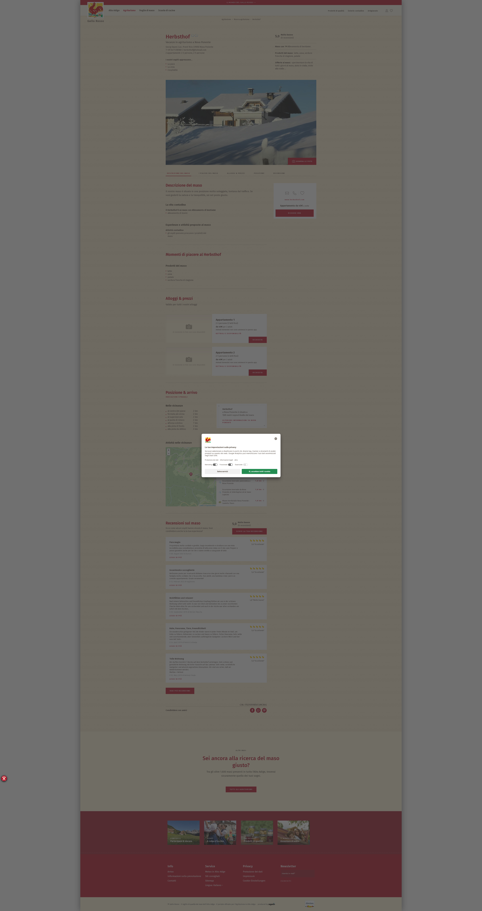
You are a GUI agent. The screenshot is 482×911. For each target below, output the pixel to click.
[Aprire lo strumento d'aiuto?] (4, 778)
